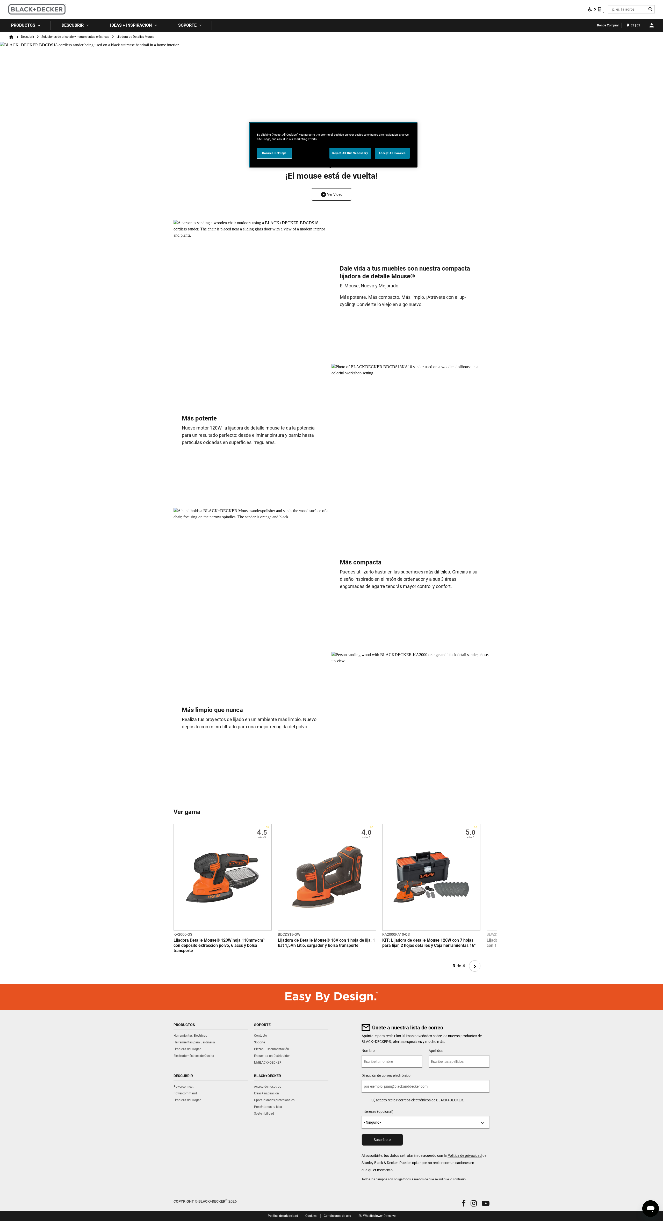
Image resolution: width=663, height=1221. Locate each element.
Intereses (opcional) (377, 1111)
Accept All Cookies (392, 153)
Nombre (368, 1051)
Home (11, 37)
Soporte (187, 25)
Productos (23, 25)
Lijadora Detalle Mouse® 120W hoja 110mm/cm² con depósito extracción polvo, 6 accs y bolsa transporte (219, 945)
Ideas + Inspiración (131, 25)
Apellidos (436, 1051)
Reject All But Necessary (350, 153)
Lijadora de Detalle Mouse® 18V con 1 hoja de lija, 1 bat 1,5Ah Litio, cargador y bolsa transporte (326, 943)
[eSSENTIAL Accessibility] (595, 9)
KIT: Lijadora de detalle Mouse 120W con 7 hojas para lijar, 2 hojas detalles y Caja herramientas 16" (428, 943)
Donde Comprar (608, 25)
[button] (331, 194)
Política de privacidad (465, 1155)
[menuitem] (25, 25)
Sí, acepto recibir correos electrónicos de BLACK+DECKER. (417, 1100)
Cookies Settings (274, 153)
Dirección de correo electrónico (386, 1075)
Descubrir (73, 25)
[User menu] (651, 25)
